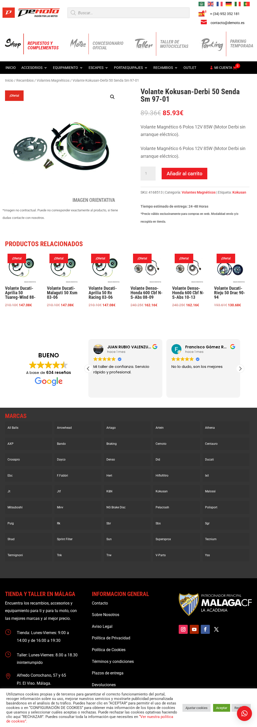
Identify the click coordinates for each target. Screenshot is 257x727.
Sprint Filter (65, 539)
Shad (11, 539)
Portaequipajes (128, 68)
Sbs (158, 523)
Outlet (189, 68)
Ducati (209, 459)
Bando (61, 444)
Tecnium (211, 539)
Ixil (207, 475)
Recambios (163, 68)
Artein (160, 427)
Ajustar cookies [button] (196, 708)
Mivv (60, 507)
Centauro (211, 444)
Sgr (207, 523)
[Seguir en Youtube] (194, 629)
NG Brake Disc (115, 507)
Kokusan (239, 192)
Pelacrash (162, 507)
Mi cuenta (223, 68)
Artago (111, 427)
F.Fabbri (62, 475)
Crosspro (14, 459)
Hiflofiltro (162, 475)
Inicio (11, 68)
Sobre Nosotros (105, 614)
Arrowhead (64, 427)
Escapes (96, 68)
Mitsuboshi (15, 507)
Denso (110, 459)
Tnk (59, 555)
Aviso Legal (102, 626)
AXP (11, 444)
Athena (210, 427)
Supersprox (163, 539)
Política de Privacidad (111, 638)
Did (158, 459)
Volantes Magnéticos (53, 80)
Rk (58, 523)
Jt (9, 491)
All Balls (13, 427)
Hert (109, 475)
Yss (207, 555)
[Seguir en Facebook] (205, 629)
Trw (108, 555)
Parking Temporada (241, 43)
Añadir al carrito (184, 174)
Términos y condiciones (113, 661)
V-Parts (161, 555)
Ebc (10, 475)
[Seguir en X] (216, 629)
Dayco (61, 459)
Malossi (210, 491)
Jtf (59, 491)
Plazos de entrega (107, 673)
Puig (11, 523)
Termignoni (15, 555)
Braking (111, 444)
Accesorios (31, 68)
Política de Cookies (108, 649)
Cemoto (161, 444)
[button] (112, 96)
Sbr (108, 523)
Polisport (211, 507)
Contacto (100, 603)
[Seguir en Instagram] (183, 629)
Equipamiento (65, 68)
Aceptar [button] (221, 708)
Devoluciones (104, 684)
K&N (109, 491)
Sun (109, 539)
